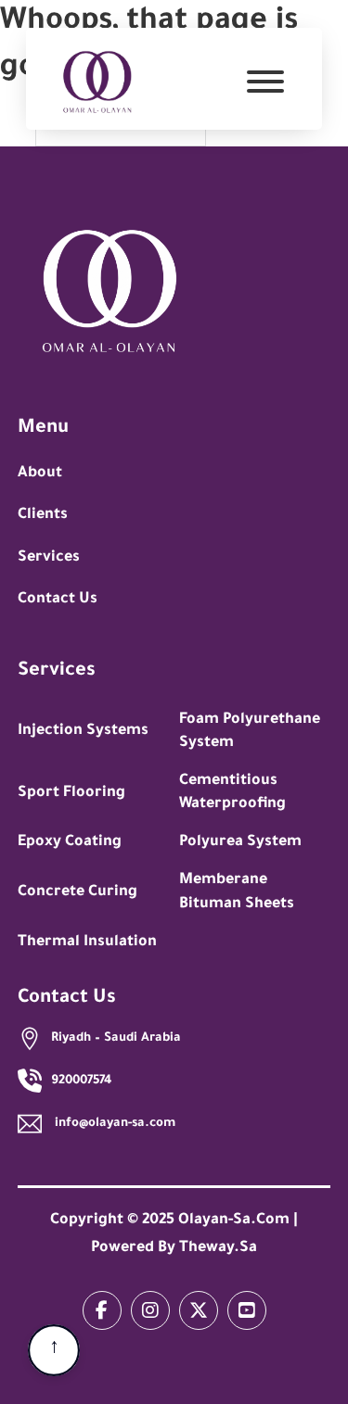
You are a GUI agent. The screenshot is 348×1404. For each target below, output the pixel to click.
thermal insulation (87, 942)
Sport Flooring (71, 793)
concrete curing (77, 892)
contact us (57, 599)
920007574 (81, 1081)
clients (43, 515)
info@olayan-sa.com (113, 1124)
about (40, 473)
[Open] (265, 83)
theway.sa (218, 1248)
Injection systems (83, 731)
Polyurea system (240, 842)
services (49, 558)
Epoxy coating (70, 842)
